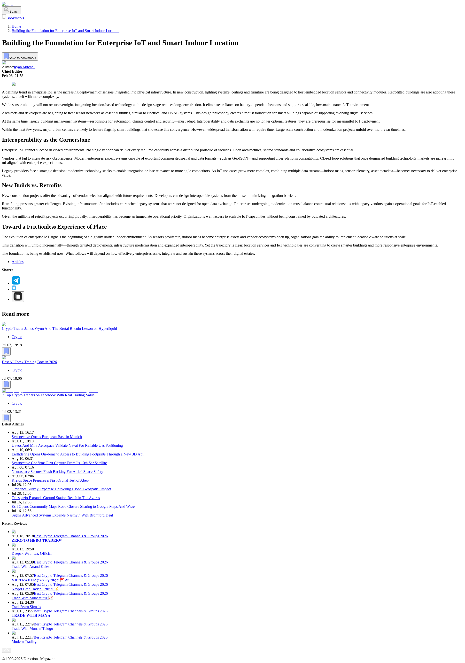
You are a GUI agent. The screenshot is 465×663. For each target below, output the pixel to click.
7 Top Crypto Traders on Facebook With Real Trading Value (48, 395)
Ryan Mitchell (24, 67)
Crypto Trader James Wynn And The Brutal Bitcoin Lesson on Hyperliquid (59, 328)
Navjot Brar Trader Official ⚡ (35, 589)
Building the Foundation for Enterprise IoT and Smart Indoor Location (65, 31)
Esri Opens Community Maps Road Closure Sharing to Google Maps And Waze (73, 506)
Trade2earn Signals (26, 607)
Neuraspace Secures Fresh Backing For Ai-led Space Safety (57, 472)
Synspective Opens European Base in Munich (47, 437)
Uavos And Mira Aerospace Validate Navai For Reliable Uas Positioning (67, 445)
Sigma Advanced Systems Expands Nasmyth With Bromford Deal (62, 515)
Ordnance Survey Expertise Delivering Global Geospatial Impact (61, 489)
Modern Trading (24, 642)
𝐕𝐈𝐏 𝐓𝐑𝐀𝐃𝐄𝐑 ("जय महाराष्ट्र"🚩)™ (41, 580)
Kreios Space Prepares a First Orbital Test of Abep (50, 480)
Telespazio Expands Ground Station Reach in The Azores (56, 498)
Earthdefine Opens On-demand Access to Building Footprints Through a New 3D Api (77, 454)
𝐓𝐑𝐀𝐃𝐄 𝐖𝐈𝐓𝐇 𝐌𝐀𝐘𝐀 (31, 615)
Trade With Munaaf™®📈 (32, 598)
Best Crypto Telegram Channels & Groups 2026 (71, 536)
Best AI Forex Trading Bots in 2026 (29, 362)
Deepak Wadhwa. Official (32, 553)
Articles (17, 262)
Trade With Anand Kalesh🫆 (33, 566)
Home (16, 26)
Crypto (17, 336)
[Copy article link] (18, 296)
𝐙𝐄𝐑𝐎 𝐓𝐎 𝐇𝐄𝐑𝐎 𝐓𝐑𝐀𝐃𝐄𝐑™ (37, 540)
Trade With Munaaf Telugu (32, 628)
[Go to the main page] (7, 4)
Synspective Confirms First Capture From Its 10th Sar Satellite (59, 463)
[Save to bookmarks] (6, 351)
